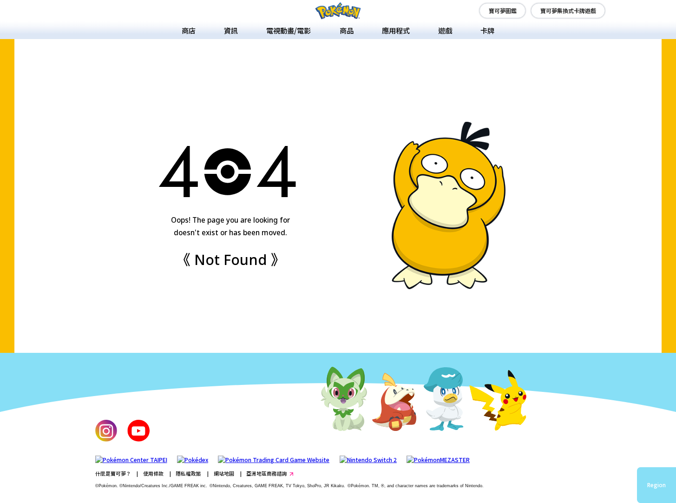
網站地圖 (224, 473)
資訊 (231, 30)
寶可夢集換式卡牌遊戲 (568, 10)
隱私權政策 (188, 473)
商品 (347, 30)
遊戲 (445, 30)
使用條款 (153, 473)
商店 (189, 30)
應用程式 (396, 30)
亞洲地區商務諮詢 (266, 473)
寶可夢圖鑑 (503, 10)
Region (656, 485)
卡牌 (487, 30)
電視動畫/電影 (288, 30)
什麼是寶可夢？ (113, 473)
